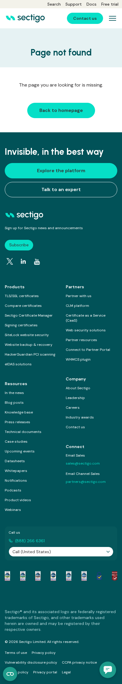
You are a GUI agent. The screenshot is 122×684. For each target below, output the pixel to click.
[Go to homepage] (25, 18)
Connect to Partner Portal (88, 349)
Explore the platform (61, 170)
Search (54, 4)
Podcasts (13, 490)
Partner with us (79, 296)
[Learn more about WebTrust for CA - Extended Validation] (38, 576)
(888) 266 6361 (30, 540)
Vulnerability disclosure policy (31, 662)
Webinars (13, 509)
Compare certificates (23, 305)
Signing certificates (21, 325)
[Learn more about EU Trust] (99, 576)
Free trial (109, 4)
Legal (66, 672)
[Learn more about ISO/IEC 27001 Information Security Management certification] (114, 576)
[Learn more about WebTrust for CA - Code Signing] (84, 576)
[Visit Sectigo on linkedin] (23, 261)
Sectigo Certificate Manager (29, 315)
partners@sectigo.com (86, 481)
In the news (14, 392)
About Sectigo (78, 388)
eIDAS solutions (18, 364)
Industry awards (80, 417)
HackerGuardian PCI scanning (30, 354)
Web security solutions (86, 330)
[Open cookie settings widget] (10, 674)
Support (73, 4)
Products (15, 286)
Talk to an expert (61, 189)
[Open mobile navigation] (112, 18)
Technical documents (23, 431)
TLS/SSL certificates (22, 296)
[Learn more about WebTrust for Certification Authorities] (22, 576)
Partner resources (81, 340)
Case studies (16, 441)
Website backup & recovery (28, 344)
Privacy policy (44, 652)
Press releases (17, 422)
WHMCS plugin (78, 359)
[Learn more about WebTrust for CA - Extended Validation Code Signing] (53, 576)
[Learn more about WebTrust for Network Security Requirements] (7, 576)
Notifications (16, 480)
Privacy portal (45, 672)
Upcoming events (20, 451)
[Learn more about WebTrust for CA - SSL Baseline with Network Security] (68, 576)
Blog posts (14, 402)
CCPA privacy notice (79, 662)
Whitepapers (16, 470)
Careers (73, 407)
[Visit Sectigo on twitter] (10, 261)
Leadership (75, 397)
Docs (91, 4)
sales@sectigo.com (83, 463)
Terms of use (16, 652)
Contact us (75, 427)
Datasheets (15, 461)
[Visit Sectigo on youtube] (37, 262)
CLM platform (77, 305)
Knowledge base (19, 412)
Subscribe (19, 244)
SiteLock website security (27, 335)
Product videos (18, 500)
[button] (107, 670)
